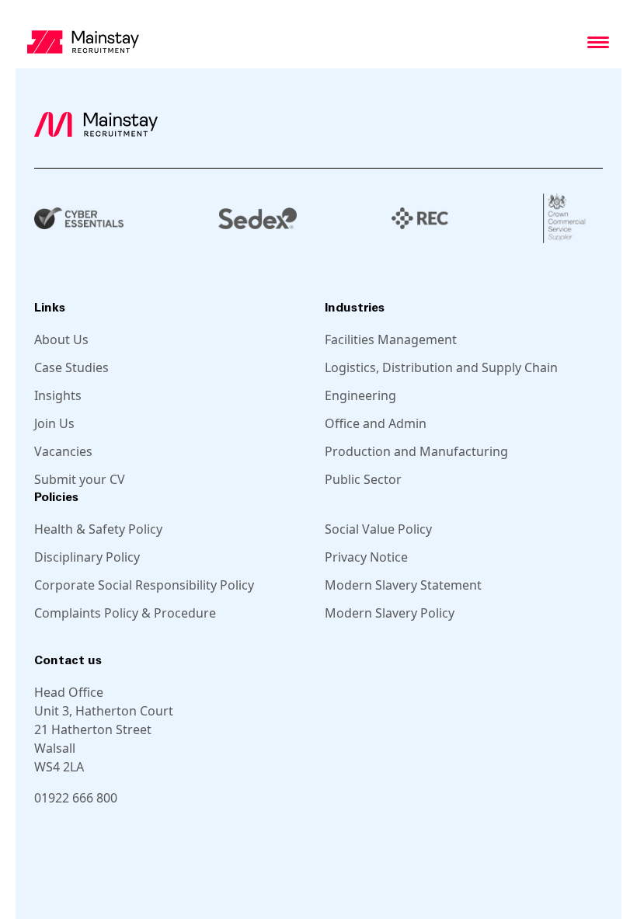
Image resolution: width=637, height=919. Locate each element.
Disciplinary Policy (87, 557)
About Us (61, 339)
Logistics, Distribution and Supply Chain (441, 367)
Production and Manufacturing (416, 451)
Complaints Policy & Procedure (125, 612)
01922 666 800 (75, 797)
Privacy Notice (366, 557)
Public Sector (363, 479)
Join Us (54, 423)
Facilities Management (391, 339)
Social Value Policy (378, 529)
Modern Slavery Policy (389, 612)
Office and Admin (375, 423)
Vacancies (63, 451)
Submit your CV (79, 479)
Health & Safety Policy (98, 529)
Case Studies (71, 367)
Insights (58, 395)
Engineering (360, 395)
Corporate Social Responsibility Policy (144, 585)
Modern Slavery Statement (403, 585)
